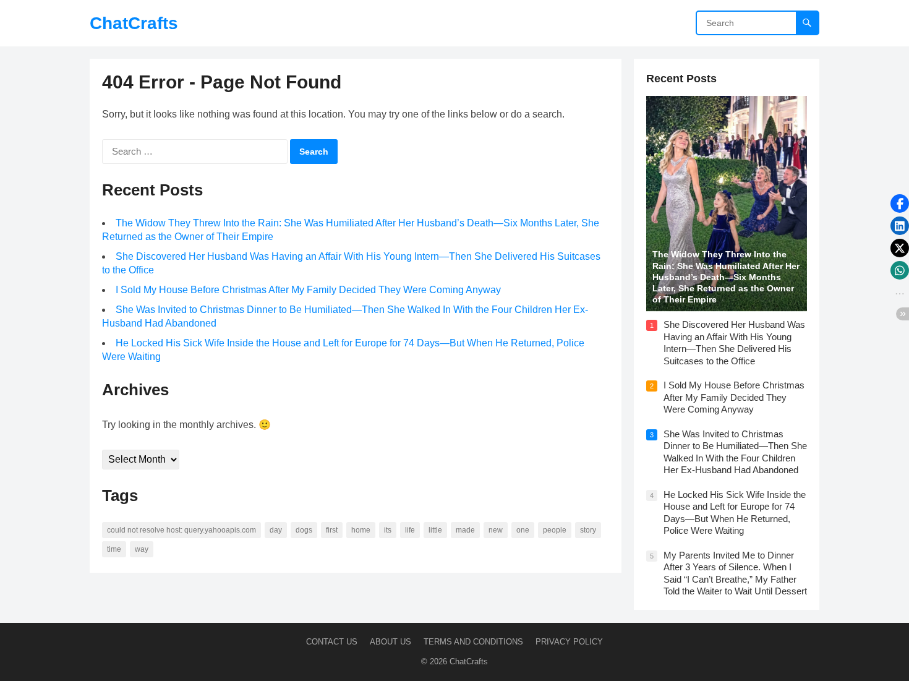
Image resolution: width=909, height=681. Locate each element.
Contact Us (331, 641)
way (141, 549)
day (276, 530)
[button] (899, 203)
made (465, 530)
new (496, 530)
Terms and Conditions (473, 641)
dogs (304, 530)
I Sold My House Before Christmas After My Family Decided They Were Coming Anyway (308, 290)
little (435, 530)
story (588, 530)
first (332, 530)
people (554, 530)
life (410, 530)
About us (390, 641)
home (360, 530)
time (114, 549)
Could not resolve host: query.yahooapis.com (181, 530)
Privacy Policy (569, 641)
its (387, 530)
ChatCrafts (134, 23)
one (522, 530)
